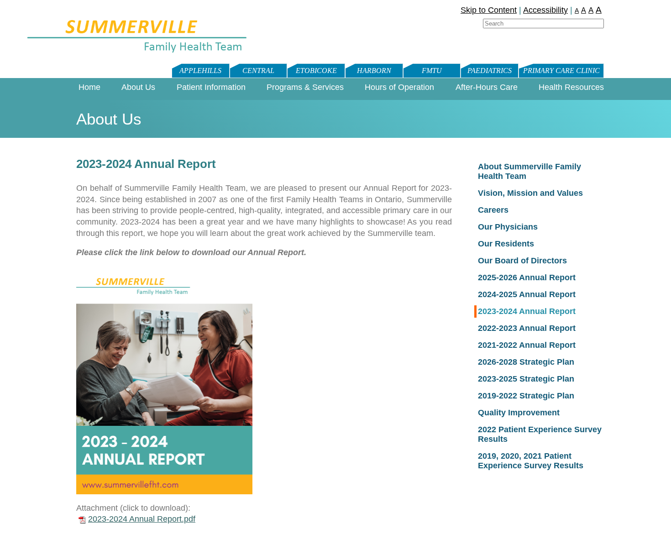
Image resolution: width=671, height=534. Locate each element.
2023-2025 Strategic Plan (526, 378)
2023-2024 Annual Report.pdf (141, 519)
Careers (493, 210)
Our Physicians (508, 226)
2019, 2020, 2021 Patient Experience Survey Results (530, 460)
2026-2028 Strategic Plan (526, 361)
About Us (138, 87)
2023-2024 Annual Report (527, 311)
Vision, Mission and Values (530, 193)
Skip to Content (489, 10)
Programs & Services (305, 87)
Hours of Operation (399, 87)
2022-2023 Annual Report (527, 328)
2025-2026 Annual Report (527, 277)
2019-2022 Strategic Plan (526, 395)
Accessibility (545, 10)
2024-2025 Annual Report (527, 294)
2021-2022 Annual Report (527, 345)
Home (89, 87)
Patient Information (211, 87)
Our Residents (506, 243)
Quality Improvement (519, 412)
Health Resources (571, 87)
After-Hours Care (487, 87)
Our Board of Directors (522, 260)
